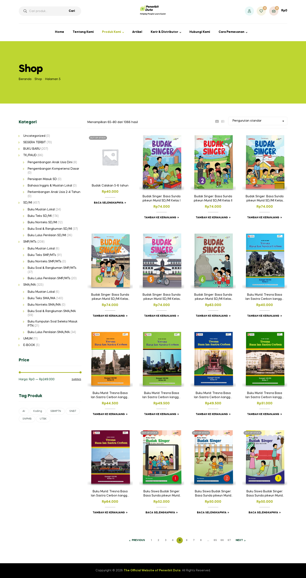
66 (222, 540)
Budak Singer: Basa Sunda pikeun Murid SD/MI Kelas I (161, 198)
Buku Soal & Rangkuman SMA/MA (52, 311)
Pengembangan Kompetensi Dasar (53, 168)
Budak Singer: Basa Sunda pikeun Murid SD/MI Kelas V (161, 297)
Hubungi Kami (199, 32)
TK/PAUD (30, 155)
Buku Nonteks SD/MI (42, 222)
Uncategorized (34, 136)
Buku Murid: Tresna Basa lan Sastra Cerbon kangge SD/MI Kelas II (110, 396)
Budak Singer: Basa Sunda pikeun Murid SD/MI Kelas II (213, 198)
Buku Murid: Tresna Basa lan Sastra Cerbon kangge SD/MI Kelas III (161, 396)
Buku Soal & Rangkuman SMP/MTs (52, 268)
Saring (76, 379)
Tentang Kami (83, 32)
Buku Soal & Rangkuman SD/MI (50, 228)
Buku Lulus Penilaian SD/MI (47, 235)
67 (229, 540)
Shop (38, 79)
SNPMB (26, 419)
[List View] (222, 120)
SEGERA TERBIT (34, 142)
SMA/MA (29, 284)
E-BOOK (29, 345)
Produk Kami (111, 32)
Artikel (137, 32)
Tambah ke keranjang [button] (160, 217)
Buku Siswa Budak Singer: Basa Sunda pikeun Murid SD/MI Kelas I (161, 494)
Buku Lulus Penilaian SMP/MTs (49, 278)
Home (59, 32)
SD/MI (27, 202)
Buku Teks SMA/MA (41, 298)
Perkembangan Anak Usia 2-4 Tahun (54, 192)
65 (215, 540)
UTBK (43, 419)
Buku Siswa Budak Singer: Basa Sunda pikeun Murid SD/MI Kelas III (264, 494)
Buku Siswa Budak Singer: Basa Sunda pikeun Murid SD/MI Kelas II (213, 494)
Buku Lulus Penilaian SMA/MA (49, 332)
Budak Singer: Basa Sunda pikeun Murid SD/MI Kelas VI (213, 297)
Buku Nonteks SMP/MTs (44, 261)
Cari (72, 11)
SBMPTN (55, 411)
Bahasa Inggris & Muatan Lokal (50, 185)
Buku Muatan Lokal (41, 209)
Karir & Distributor (164, 32)
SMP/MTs (29, 241)
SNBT (72, 411)
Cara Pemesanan (231, 32)
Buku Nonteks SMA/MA (44, 304)
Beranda (25, 79)
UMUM (27, 338)
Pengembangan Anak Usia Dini (50, 162)
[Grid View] (216, 120)
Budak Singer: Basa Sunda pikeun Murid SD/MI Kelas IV (110, 297)
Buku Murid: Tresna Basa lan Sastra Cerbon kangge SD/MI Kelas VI (110, 494)
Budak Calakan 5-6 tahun (110, 185)
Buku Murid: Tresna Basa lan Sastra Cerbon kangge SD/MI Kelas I (264, 297)
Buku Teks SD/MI (40, 216)
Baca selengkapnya (108, 203)
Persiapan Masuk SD (42, 179)
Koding (37, 411)
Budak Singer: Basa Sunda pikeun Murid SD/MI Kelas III (265, 199)
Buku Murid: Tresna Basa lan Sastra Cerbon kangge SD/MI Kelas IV (213, 396)
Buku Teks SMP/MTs (42, 255)
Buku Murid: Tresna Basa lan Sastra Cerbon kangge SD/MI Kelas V (264, 396)
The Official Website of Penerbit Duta (152, 570)
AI (23, 411)
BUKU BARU (31, 148)
